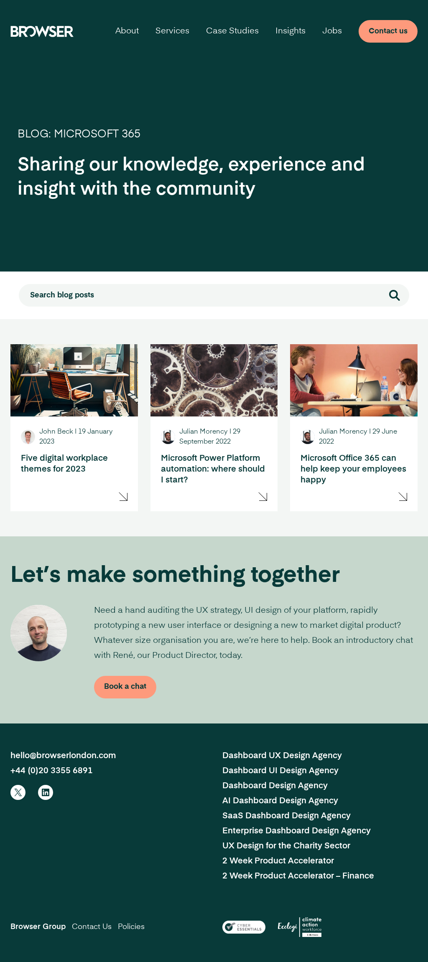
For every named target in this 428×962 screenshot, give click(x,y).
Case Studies (232, 31)
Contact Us (92, 927)
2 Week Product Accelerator (278, 861)
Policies (131, 927)
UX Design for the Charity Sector (286, 846)
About (127, 31)
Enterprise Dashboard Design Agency (296, 831)
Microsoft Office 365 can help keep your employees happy (353, 469)
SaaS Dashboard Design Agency (286, 816)
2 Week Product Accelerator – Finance (298, 876)
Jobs (332, 31)
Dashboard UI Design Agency (280, 771)
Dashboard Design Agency (275, 786)
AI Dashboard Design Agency (280, 801)
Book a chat (125, 686)
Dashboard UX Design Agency (282, 756)
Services (172, 31)
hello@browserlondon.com (63, 756)
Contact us (388, 31)
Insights (290, 31)
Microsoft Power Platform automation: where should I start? (213, 469)
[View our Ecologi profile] (299, 927)
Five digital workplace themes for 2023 (64, 464)
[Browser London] (42, 31)
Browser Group (38, 927)
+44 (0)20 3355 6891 (51, 771)
